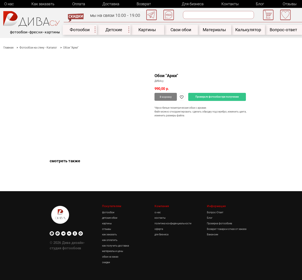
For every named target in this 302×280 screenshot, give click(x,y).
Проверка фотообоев (219, 223)
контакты (160, 217)
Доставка (110, 4)
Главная (8, 47)
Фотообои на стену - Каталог (38, 47)
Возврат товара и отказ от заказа (226, 229)
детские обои (109, 217)
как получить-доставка (115, 245)
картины (107, 223)
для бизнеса (161, 234)
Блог (260, 4)
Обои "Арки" (70, 47)
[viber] (57, 233)
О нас (9, 4)
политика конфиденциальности (172, 223)
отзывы (106, 229)
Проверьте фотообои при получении (217, 96)
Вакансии (212, 234)
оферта (158, 229)
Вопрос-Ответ (215, 212)
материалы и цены (112, 251)
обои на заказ (110, 256)
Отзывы (290, 4)
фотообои (108, 212)
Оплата (78, 4)
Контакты (230, 4)
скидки (106, 262)
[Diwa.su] (63, 233)
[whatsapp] (52, 233)
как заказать (109, 234)
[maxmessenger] (80, 233)
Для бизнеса (193, 4)
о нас (157, 212)
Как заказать (42, 4)
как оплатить (109, 240)
